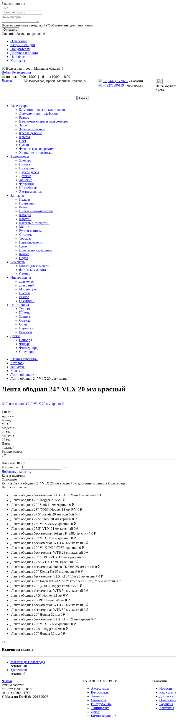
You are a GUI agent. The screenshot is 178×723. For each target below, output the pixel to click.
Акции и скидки (22, 45)
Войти (7, 72)
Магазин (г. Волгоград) (27, 662)
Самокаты (98, 700)
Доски (95, 712)
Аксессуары (100, 688)
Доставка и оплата (24, 53)
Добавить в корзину (16, 471)
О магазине (18, 41)
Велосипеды (100, 692)
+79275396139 (113, 85)
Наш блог (17, 57)
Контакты (17, 60)
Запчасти (97, 696)
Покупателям (20, 49)
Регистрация (21, 72)
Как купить (167, 692)
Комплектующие (103, 716)
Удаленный (18, 670)
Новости (165, 688)
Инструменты (101, 704)
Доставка (166, 696)
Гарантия (166, 704)
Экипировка (100, 708)
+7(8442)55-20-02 (115, 81)
